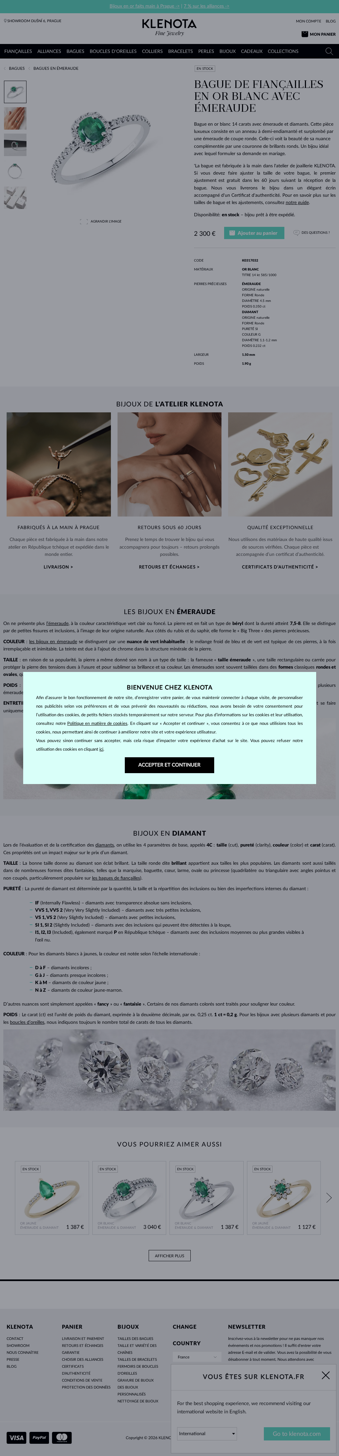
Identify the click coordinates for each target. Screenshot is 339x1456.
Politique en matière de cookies (97, 724)
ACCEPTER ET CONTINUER (169, 765)
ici (101, 749)
